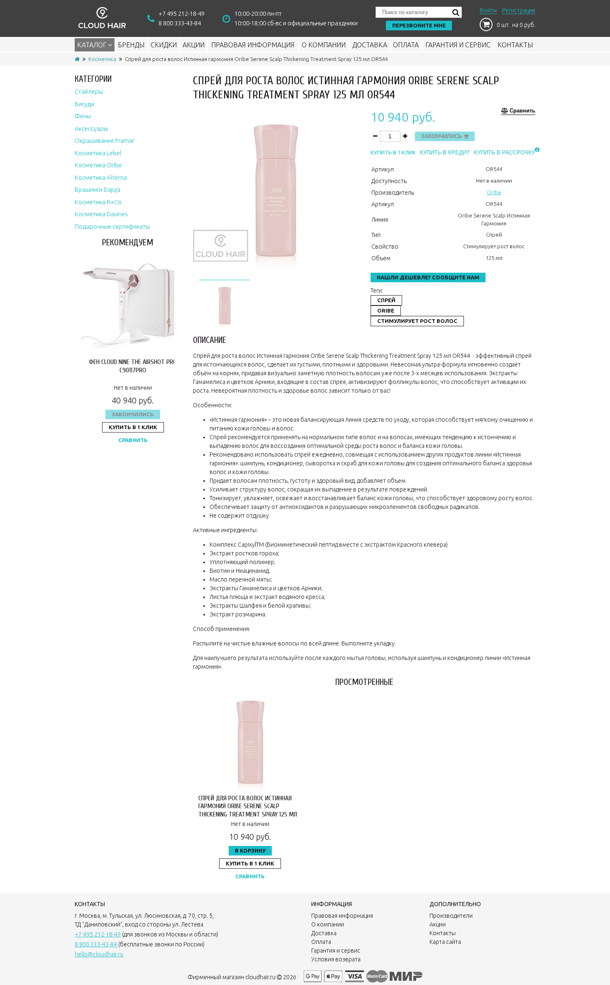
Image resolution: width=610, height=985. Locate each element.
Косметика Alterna (101, 177)
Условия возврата (336, 959)
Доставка (369, 45)
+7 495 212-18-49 (182, 13)
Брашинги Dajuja (97, 189)
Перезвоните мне (419, 25)
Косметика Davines (101, 214)
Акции (194, 45)
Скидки (164, 45)
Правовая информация (252, 45)
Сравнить (133, 440)
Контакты (515, 45)
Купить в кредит (445, 152)
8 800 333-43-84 (180, 23)
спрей (386, 300)
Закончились (133, 414)
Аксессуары (91, 128)
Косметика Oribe (98, 165)
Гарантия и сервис (457, 45)
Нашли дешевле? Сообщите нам (428, 277)
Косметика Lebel (98, 152)
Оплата (406, 45)
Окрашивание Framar (104, 140)
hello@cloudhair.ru (99, 954)
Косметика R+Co (98, 201)
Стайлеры (89, 91)
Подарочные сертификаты (112, 226)
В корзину (250, 850)
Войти (488, 10)
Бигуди (84, 104)
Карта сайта (445, 942)
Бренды (131, 45)
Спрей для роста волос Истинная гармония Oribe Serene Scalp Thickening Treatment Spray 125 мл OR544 (247, 810)
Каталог (92, 45)
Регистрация (518, 10)
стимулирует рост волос (417, 321)
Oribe (494, 192)
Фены (83, 116)
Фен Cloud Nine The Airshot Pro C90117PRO (133, 366)
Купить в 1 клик (133, 427)
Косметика (102, 59)
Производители (451, 915)
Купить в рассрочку (504, 152)
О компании (324, 45)
